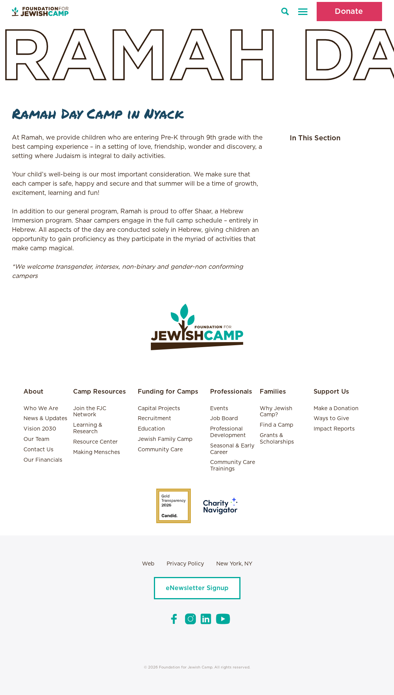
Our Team (36, 439)
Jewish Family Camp (165, 439)
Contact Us (38, 449)
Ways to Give (331, 418)
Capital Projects (159, 408)
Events (219, 408)
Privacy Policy (185, 564)
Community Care (160, 449)
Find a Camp (276, 425)
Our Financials (42, 460)
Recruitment (154, 418)
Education (151, 429)
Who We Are (40, 408)
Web (148, 564)
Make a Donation (336, 408)
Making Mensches (96, 452)
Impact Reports (334, 429)
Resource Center (95, 442)
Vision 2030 (39, 429)
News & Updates (45, 418)
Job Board (224, 418)
